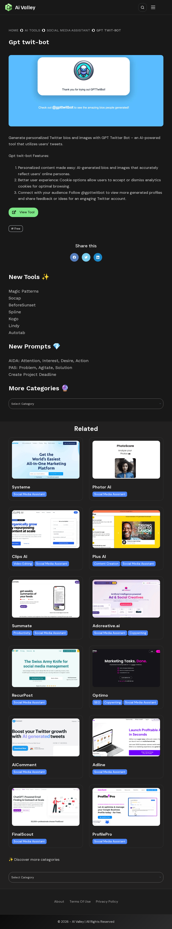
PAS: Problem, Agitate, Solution (40, 367)
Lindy (15, 325)
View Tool (27, 212)
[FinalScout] (45, 807)
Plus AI (99, 556)
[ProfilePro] (126, 807)
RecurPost (22, 695)
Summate (22, 625)
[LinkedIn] (98, 257)
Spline (15, 311)
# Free (15, 228)
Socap (15, 298)
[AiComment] (45, 737)
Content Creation (106, 563)
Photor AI (102, 487)
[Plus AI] (126, 529)
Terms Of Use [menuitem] (80, 901)
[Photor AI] (126, 460)
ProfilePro (102, 834)
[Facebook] (74, 257)
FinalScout (22, 834)
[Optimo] (126, 668)
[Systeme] (45, 460)
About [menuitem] (59, 901)
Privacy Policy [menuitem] (107, 901)
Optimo (100, 695)
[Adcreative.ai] (126, 599)
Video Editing (23, 563)
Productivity (22, 633)
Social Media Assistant (29, 494)
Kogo (13, 318)
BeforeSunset (22, 304)
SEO (97, 702)
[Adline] (126, 737)
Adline (99, 764)
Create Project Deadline (32, 374)
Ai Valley (25, 7)
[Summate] (45, 599)
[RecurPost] (45, 668)
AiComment (24, 764)
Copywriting (138, 633)
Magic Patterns (24, 291)
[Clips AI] (45, 529)
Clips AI (19, 556)
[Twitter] (86, 257)
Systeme (21, 487)
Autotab (17, 332)
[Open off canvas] (154, 7)
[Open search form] (142, 7)
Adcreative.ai (106, 625)
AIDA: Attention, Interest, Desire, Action (49, 360)
